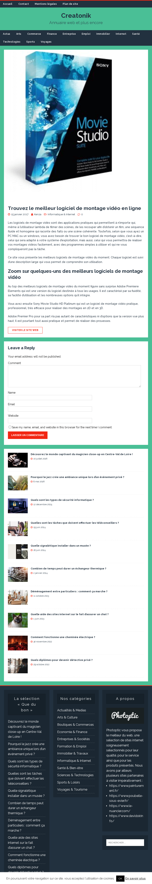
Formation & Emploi (71, 746)
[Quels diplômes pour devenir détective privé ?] (18, 671)
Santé (136, 34)
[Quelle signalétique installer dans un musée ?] (18, 556)
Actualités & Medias (71, 710)
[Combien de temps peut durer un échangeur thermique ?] (18, 579)
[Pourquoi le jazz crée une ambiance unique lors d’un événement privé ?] (18, 488)
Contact (23, 4)
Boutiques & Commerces (75, 725)
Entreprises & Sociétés (73, 739)
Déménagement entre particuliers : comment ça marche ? (69, 591)
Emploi (86, 34)
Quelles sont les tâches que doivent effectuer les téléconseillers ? (75, 522)
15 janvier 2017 (19, 214)
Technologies (11, 41)
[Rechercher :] (125, 842)
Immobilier (103, 34)
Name (11, 392)
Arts (18, 34)
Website (13, 415)
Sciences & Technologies (75, 775)
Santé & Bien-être (70, 768)
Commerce (34, 34)
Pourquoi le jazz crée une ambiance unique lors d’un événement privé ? (77, 477)
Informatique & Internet (61, 214)
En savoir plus (135, 878)
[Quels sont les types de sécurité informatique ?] (18, 510)
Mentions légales (46, 4)
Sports (30, 41)
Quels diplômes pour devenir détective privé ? (62, 660)
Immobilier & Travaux (72, 753)
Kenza (37, 214)
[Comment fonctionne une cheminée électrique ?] (18, 648)
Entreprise (69, 34)
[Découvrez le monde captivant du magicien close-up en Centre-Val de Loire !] (18, 465)
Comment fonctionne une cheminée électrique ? (63, 637)
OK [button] (120, 878)
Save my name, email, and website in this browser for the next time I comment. (62, 427)
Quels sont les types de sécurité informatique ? (62, 499)
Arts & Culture (67, 717)
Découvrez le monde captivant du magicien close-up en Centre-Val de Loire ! (82, 454)
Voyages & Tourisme (72, 789)
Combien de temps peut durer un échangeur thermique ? (68, 568)
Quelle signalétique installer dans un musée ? (61, 545)
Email (11, 404)
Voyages (46, 41)
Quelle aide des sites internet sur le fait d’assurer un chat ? (70, 614)
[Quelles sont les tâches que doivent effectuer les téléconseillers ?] (18, 533)
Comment (14, 363)
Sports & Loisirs (68, 782)
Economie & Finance (72, 732)
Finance (52, 34)
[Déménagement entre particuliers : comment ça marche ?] (18, 602)
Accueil (7, 4)
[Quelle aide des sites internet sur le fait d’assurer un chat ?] (18, 625)
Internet (121, 34)
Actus (6, 34)
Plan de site (70, 4)
